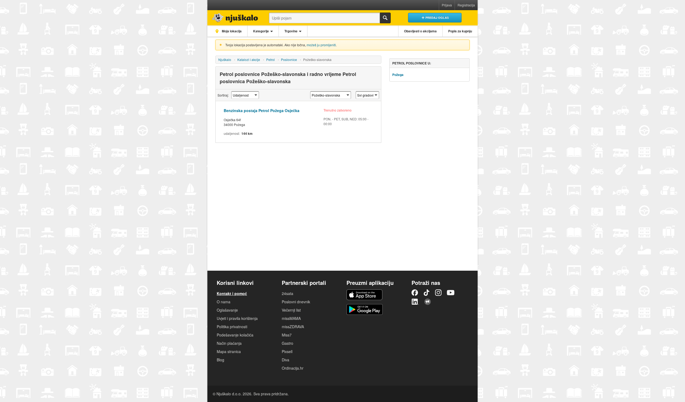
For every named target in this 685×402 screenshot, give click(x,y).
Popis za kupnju (460, 31)
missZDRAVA (293, 326)
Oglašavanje (227, 310)
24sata (287, 293)
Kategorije (261, 31)
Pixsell (287, 351)
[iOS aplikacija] (364, 294)
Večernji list (291, 310)
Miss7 (287, 335)
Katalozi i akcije (248, 59)
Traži (385, 18)
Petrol (270, 59)
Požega (398, 74)
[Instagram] (438, 292)
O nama (223, 301)
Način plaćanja (229, 343)
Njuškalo (224, 59)
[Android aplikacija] (365, 309)
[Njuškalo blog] (427, 301)
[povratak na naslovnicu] (233, 16)
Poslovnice (289, 59)
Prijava (447, 5)
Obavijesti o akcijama (420, 31)
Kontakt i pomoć (232, 293)
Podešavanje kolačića (235, 335)
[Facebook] (415, 292)
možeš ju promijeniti (321, 45)
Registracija (466, 5)
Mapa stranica (229, 351)
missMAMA (291, 318)
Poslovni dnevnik (296, 301)
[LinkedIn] (415, 301)
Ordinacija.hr (292, 368)
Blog (220, 359)
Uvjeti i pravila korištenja (237, 318)
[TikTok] (426, 292)
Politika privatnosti (232, 326)
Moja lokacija (231, 31)
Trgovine (291, 31)
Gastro (287, 343)
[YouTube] (450, 292)
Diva (285, 359)
